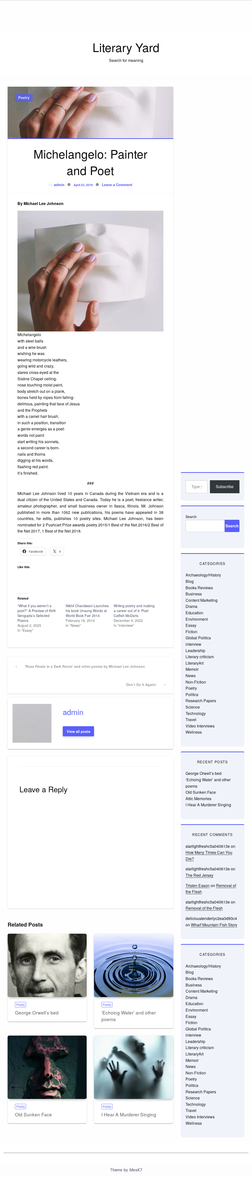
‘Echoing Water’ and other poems (128, 1015)
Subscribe (225, 486)
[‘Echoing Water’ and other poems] (133, 965)
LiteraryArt (195, 663)
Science (193, 707)
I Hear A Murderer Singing (128, 1114)
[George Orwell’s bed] (47, 965)
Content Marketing (202, 600)
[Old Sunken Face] (47, 1067)
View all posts (78, 731)
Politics (192, 694)
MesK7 (135, 1170)
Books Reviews (199, 587)
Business (194, 594)
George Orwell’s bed (37, 1012)
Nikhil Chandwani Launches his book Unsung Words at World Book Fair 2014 (87, 610)
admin (59, 184)
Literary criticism (200, 656)
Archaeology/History (203, 575)
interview (193, 644)
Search (191, 516)
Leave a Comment (117, 184)
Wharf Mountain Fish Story (214, 925)
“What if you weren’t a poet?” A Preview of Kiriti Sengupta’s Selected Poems (36, 613)
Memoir (192, 669)
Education (194, 613)
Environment (197, 619)
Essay (191, 625)
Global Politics (198, 638)
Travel (191, 719)
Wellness (194, 732)
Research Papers (201, 700)
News (191, 675)
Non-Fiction (196, 682)
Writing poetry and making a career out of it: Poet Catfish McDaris (134, 610)
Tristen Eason (198, 885)
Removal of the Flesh (204, 908)
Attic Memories (198, 798)
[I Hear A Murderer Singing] (133, 1067)
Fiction (191, 631)
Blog (190, 581)
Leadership (195, 650)
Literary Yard (126, 47)
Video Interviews (200, 726)
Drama (191, 606)
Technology (196, 713)
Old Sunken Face (33, 1114)
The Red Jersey (199, 875)
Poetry (24, 97)
